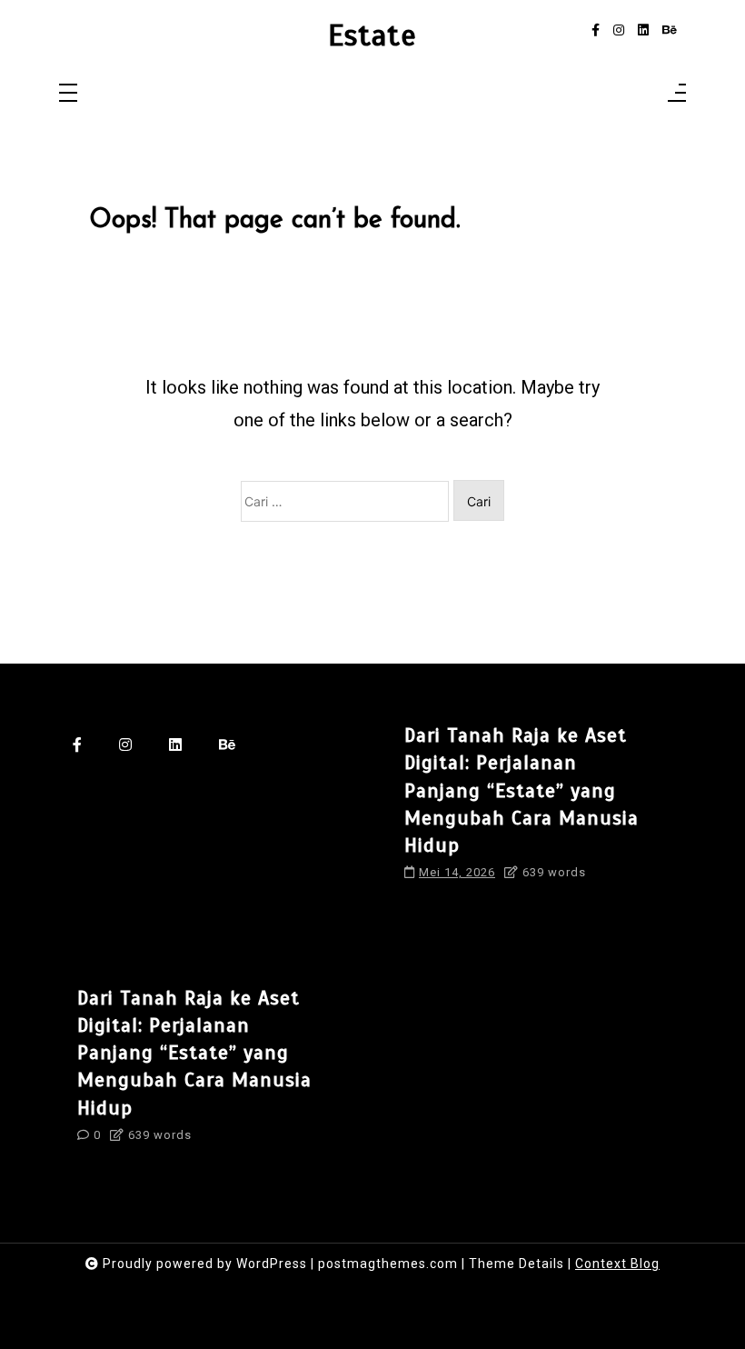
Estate (372, 36)
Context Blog (617, 1263)
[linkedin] (643, 30)
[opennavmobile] (677, 94)
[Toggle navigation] (68, 94)
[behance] (669, 30)
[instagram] (618, 30)
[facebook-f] (595, 30)
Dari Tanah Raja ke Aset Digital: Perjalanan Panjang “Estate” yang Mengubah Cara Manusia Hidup (521, 790)
